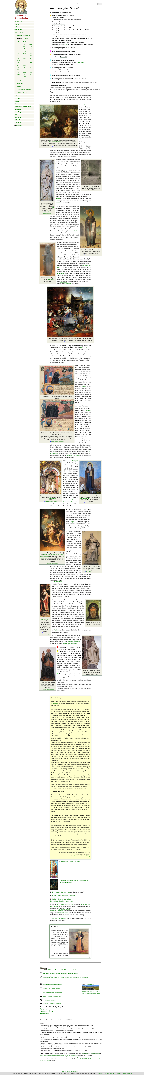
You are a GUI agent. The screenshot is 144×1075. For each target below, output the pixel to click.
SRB (18, 74)
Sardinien (88, 584)
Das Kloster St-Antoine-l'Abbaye (71, 861)
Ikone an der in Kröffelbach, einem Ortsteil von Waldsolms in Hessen (90, 498)
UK (18, 76)
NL (18, 67)
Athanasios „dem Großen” (65, 904)
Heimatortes (68, 152)
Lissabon (89, 340)
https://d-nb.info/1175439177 (84, 1058)
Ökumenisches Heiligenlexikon (70, 1071)
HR (31, 56)
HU (25, 56)
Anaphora (71, 64)
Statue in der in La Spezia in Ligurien (91, 568)
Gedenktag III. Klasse (58, 23)
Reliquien (88, 410)
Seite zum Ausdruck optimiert (52, 984)
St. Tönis (70, 651)
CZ (18, 49)
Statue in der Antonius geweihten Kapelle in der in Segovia (50, 497)
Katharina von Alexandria (51, 554)
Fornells (62, 655)
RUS (24, 70)
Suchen (100, 3)
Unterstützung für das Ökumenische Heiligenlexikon (60, 973)
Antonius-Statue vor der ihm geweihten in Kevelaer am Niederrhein (91, 672)
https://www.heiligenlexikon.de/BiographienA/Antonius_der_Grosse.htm (58, 1055)
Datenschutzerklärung (55, 1003)
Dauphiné (75, 449)
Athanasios (60, 273)
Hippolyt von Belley (46, 1011)
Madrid (62, 626)
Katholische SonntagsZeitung (82, 856)
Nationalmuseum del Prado (62, 145)
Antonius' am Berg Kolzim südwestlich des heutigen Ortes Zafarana (91, 188)
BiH (30, 44)
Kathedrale (53, 497)
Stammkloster (81, 451)
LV (18, 63)
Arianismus (59, 203)
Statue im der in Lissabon (47, 279)
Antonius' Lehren (63, 913)
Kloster (60, 90)
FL (30, 51)
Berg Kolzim (72, 186)
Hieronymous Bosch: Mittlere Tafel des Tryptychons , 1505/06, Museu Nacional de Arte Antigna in (70, 339)
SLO (24, 72)
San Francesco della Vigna (47, 208)
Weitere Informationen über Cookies (109, 1073)
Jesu (85, 105)
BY (18, 46)
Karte (22, 32)
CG (24, 46)
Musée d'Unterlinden (45, 628)
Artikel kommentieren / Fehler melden (52, 992)
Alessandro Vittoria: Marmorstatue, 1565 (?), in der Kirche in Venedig (47, 206)
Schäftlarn (87, 854)
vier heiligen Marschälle (70, 644)
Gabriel (66, 44)
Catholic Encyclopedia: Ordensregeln (61, 901)
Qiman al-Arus (70, 88)
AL (30, 42)
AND (24, 42)
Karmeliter (51, 279)
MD (18, 65)
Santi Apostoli (57, 560)
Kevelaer (65, 630)
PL (30, 67)
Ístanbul (87, 428)
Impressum (45, 1003)
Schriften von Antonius (59, 918)
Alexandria (59, 192)
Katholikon (92, 250)
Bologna (43, 438)
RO (18, 70)
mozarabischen (73, 19)
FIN (24, 53)
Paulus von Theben (55, 142)
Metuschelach (44, 1013)
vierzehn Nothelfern (74, 641)
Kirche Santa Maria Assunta (91, 567)
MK (24, 65)
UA (31, 74)
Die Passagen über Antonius (61, 892)
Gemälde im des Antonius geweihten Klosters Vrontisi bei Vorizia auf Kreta (90, 251)
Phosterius (43, 1009)
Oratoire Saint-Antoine (58, 938)
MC (31, 63)
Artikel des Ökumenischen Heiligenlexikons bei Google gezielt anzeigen (65, 977)
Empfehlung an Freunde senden (51, 988)
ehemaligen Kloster (47, 278)
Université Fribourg (65, 908)
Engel (84, 386)
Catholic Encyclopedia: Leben (61, 899)
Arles (89, 443)
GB (31, 53)
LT (30, 60)
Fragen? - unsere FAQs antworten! (51, 996)
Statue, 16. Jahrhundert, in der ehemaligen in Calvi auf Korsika (47, 685)
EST (24, 51)
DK (31, 49)
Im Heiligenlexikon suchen (49, 1000)
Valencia (76, 624)
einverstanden (127, 1073)
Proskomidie (63, 56)
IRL (24, 58)
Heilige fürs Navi (22, 92)
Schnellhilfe (18, 21)
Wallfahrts (57, 630)
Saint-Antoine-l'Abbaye (70, 473)
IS (30, 58)
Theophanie (80, 62)
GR (18, 56)
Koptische (84, 496)
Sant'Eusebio (56, 1048)
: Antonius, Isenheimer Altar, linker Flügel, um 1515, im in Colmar (45, 625)
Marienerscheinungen (23, 35)
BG (25, 44)
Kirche (92, 672)
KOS (18, 60)
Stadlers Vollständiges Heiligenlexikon (64, 895)
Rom (24, 76)
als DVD (73, 970)
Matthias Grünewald (73, 455)
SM (31, 72)
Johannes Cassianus (56, 911)
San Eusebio (58, 580)
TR (24, 74)
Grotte (91, 186)
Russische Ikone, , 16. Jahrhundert (93, 623)
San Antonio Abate (63, 574)
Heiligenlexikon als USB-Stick (57, 970)
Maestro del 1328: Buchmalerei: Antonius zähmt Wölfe (56, 418)
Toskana (62, 586)
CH (31, 46)
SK (18, 72)
